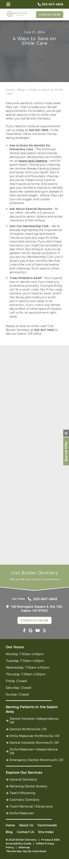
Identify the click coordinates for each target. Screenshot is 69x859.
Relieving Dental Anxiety (28, 786)
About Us (26, 825)
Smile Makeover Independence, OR (34, 751)
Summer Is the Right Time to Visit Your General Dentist (32, 554)
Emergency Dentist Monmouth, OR (36, 760)
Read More (13, 440)
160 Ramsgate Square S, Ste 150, (37, 609)
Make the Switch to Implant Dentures (27, 493)
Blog (21, 90)
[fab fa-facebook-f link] (24, 630)
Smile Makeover (22, 813)
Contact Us (25, 832)
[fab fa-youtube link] (37, 630)
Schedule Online (49, 14)
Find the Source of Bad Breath (29, 434)
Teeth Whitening (22, 793)
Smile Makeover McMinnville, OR (34, 736)
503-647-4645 (39, 130)
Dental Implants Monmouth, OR (34, 743)
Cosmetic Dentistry (24, 800)
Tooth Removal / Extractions (31, 806)
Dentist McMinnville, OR (28, 729)
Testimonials (47, 825)
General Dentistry (23, 780)
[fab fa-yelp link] (44, 630)
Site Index (46, 832)
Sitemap (24, 847)
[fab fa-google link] (30, 630)
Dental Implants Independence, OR (34, 721)
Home (10, 90)
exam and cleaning (33, 161)
